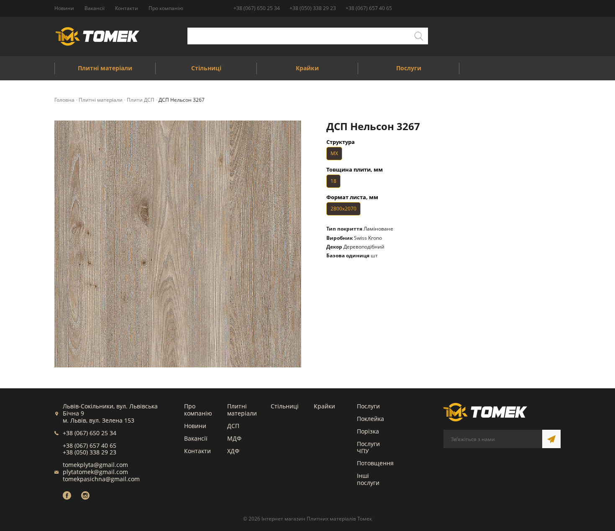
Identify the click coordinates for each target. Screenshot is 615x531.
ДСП (233, 426)
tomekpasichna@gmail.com (101, 479)
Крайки (324, 406)
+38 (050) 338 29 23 (313, 8)
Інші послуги (368, 479)
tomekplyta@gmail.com (95, 465)
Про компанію (198, 409)
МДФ (234, 438)
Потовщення (375, 463)
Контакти (197, 451)
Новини (195, 426)
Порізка (368, 431)
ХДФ (233, 451)
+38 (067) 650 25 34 (256, 8)
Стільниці (285, 406)
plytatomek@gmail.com (95, 472)
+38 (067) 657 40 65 (369, 8)
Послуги (368, 406)
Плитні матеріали (242, 409)
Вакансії (196, 438)
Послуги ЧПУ (368, 447)
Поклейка (370, 419)
